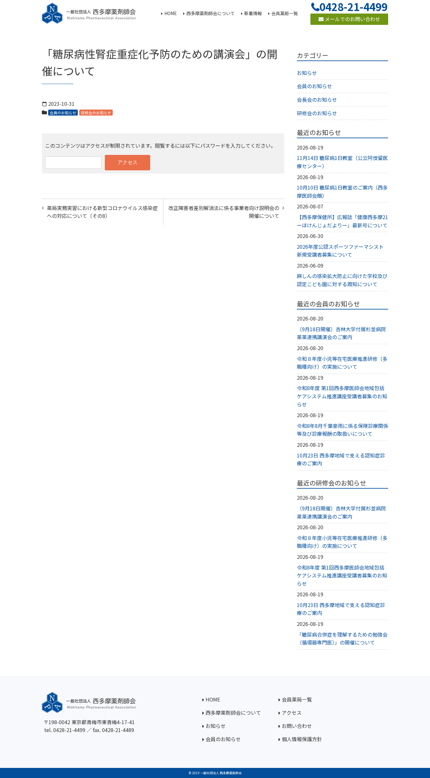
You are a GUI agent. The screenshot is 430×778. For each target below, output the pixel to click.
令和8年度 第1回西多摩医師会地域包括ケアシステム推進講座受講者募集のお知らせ (342, 396)
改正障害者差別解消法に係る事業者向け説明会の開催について (223, 212)
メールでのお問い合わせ (352, 19)
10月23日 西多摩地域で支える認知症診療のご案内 (341, 459)
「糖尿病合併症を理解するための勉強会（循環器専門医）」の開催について (342, 638)
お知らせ (307, 73)
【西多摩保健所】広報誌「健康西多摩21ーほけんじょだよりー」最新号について (342, 221)
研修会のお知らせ (96, 112)
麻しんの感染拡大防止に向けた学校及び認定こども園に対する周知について (342, 280)
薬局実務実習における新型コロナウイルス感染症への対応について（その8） (102, 212)
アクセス (292, 712)
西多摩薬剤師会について (233, 712)
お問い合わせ (297, 726)
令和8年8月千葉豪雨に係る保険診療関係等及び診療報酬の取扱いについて (342, 430)
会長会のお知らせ (317, 99)
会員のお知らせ (63, 112)
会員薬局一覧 (297, 699)
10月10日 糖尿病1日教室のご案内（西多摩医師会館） (342, 191)
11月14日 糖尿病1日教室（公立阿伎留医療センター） (342, 162)
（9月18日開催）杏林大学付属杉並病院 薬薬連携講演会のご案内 (341, 333)
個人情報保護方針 (302, 739)
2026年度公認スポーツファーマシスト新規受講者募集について (340, 250)
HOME (213, 699)
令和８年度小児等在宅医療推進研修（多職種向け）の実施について (342, 363)
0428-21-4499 (69, 730)
